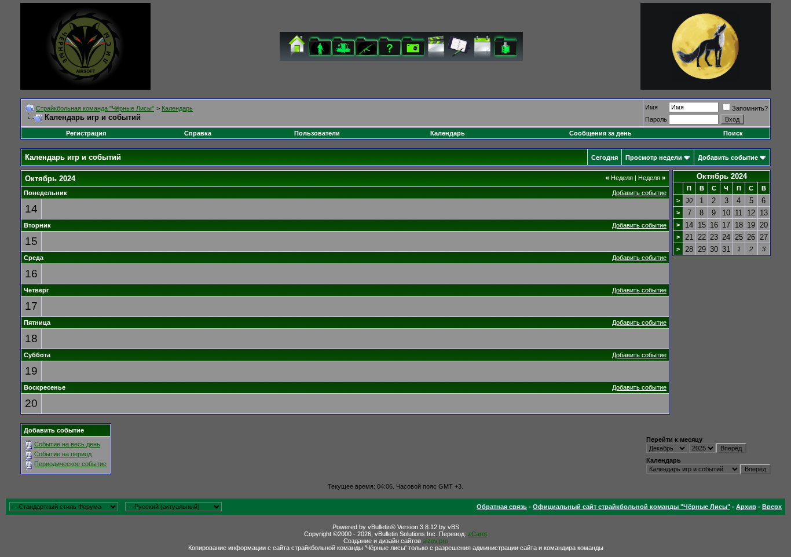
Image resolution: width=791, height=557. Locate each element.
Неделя (619, 177)
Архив (746, 506)
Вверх (772, 506)
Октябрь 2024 (722, 176)
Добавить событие (728, 157)
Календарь (177, 108)
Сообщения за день (600, 133)
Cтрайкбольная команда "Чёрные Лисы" (95, 108)
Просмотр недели (653, 157)
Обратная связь (502, 506)
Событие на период (62, 453)
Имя (651, 107)
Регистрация (86, 133)
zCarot (477, 533)
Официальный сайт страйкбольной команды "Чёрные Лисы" (631, 506)
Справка (197, 133)
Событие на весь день (67, 444)
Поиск (733, 133)
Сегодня (604, 157)
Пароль (656, 119)
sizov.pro (435, 540)
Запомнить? (750, 108)
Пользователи (317, 133)
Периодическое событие (70, 463)
